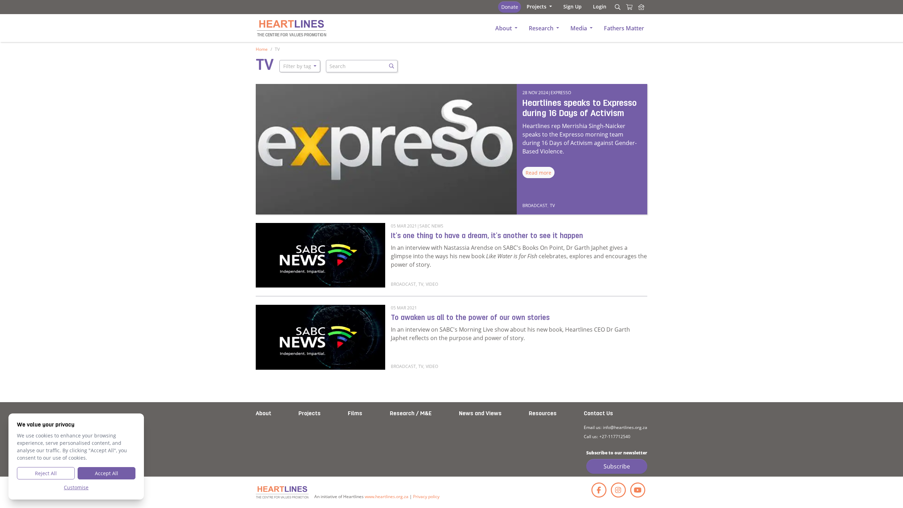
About (263, 414)
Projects (309, 414)
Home (262, 49)
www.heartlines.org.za (386, 497)
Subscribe (617, 466)
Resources (543, 414)
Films (355, 414)
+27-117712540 (614, 437)
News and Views (480, 414)
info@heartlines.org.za (625, 427)
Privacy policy (426, 497)
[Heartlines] (282, 492)
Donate (509, 7)
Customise (76, 487)
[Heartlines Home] (641, 7)
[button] (539, 6)
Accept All (106, 473)
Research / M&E (411, 414)
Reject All (46, 473)
